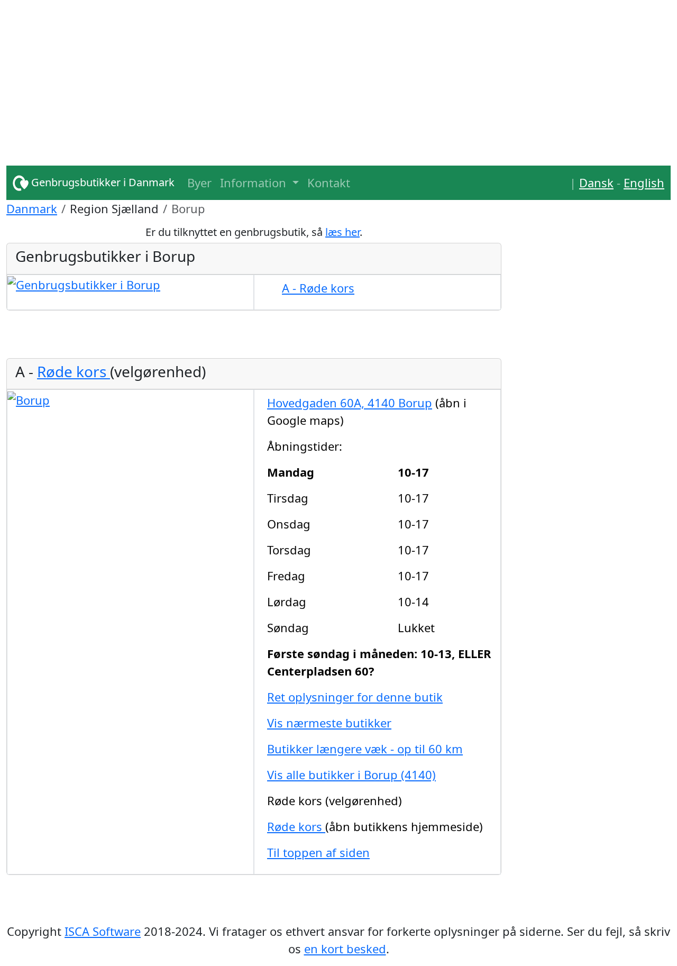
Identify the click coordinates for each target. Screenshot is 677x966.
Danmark (31, 208)
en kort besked (345, 948)
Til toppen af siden (318, 852)
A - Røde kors (318, 288)
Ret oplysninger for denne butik (355, 697)
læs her (342, 232)
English (644, 182)
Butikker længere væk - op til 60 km (365, 749)
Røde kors (73, 371)
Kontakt (328, 182)
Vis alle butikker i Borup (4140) (351, 774)
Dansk (596, 182)
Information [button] (254, 182)
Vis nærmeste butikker (329, 723)
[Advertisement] (323, 74)
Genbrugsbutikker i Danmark (102, 182)
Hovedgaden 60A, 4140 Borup (349, 403)
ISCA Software (103, 931)
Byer (199, 182)
